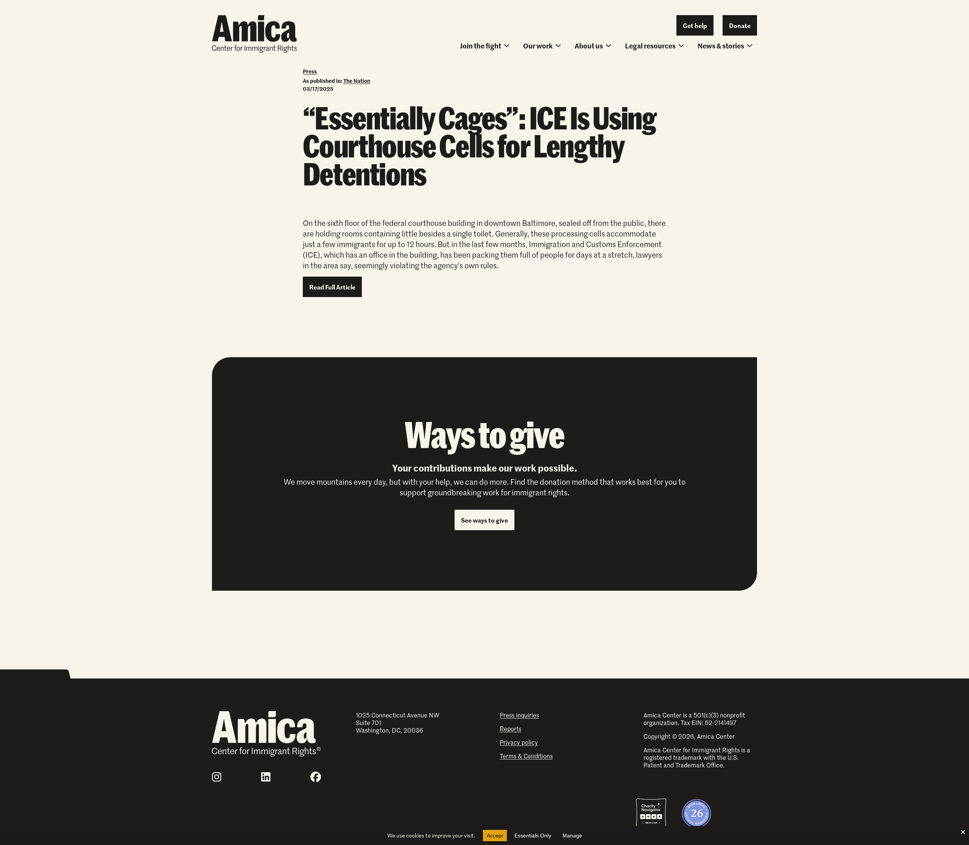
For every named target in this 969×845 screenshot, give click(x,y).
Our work (538, 45)
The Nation (356, 80)
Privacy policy (519, 742)
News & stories (721, 45)
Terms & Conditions (526, 756)
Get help (695, 25)
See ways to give (484, 520)
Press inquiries (519, 715)
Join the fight (480, 45)
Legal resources (650, 45)
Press (310, 71)
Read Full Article (332, 287)
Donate (740, 25)
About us (589, 45)
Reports (510, 728)
